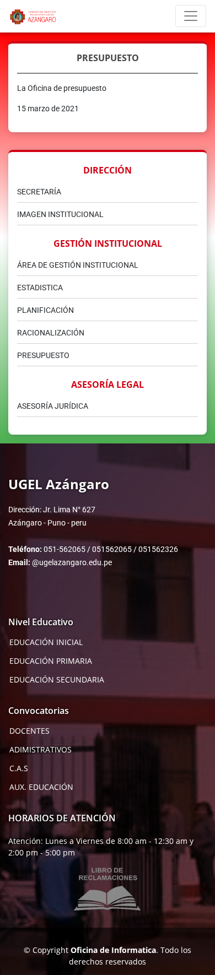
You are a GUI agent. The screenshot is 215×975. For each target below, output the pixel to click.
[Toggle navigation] (190, 16)
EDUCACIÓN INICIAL (46, 642)
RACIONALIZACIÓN (50, 332)
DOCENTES (29, 731)
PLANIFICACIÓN (45, 310)
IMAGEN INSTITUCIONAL (60, 214)
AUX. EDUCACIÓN (41, 787)
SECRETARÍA (39, 191)
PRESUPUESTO (43, 355)
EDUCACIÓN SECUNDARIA (56, 680)
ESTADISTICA (40, 287)
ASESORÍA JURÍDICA (52, 406)
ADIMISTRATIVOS (40, 750)
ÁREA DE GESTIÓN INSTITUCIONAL (77, 265)
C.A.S (18, 768)
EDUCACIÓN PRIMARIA (50, 661)
